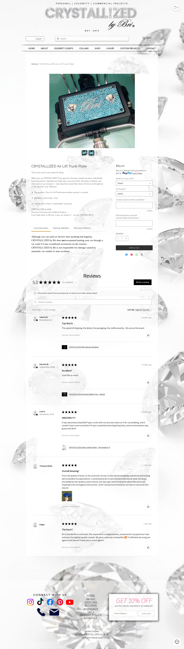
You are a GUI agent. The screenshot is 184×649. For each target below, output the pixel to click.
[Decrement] (118, 238)
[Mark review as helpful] (148, 335)
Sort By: (131, 309)
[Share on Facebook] (126, 254)
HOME (91, 595)
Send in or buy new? (125, 178)
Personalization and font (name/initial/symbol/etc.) (128, 216)
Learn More (137, 173)
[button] (75, 282)
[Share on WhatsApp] (136, 254)
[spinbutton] (122, 238)
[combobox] (134, 183)
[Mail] (54, 612)
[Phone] (41, 612)
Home (34, 64)
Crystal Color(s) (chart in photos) (130, 200)
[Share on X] (141, 254)
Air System (121, 189)
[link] (150, 38)
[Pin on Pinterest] (131, 254)
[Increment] (126, 238)
